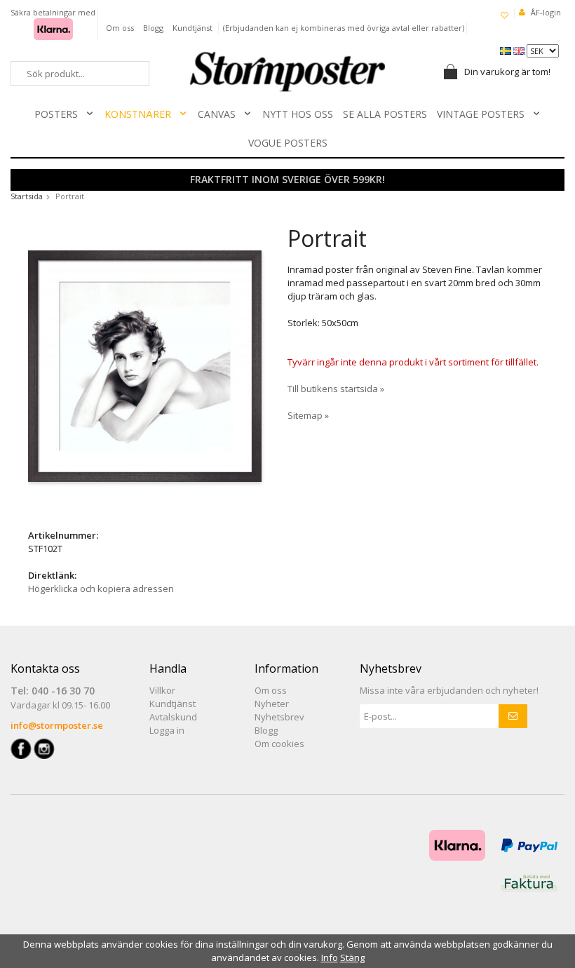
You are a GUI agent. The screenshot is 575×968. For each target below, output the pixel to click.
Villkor (162, 690)
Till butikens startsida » (336, 388)
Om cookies (279, 743)
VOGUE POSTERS (287, 142)
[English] (520, 49)
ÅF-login (546, 12)
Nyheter (272, 703)
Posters (56, 114)
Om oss (120, 27)
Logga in (166, 730)
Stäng (352, 957)
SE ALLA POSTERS (385, 114)
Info (329, 957)
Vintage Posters (481, 114)
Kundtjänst (192, 27)
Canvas (217, 114)
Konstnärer (137, 114)
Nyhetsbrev (279, 717)
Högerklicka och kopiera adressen (101, 588)
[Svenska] (506, 49)
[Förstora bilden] (145, 364)
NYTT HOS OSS (297, 114)
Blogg (153, 27)
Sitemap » (308, 415)
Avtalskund (173, 717)
